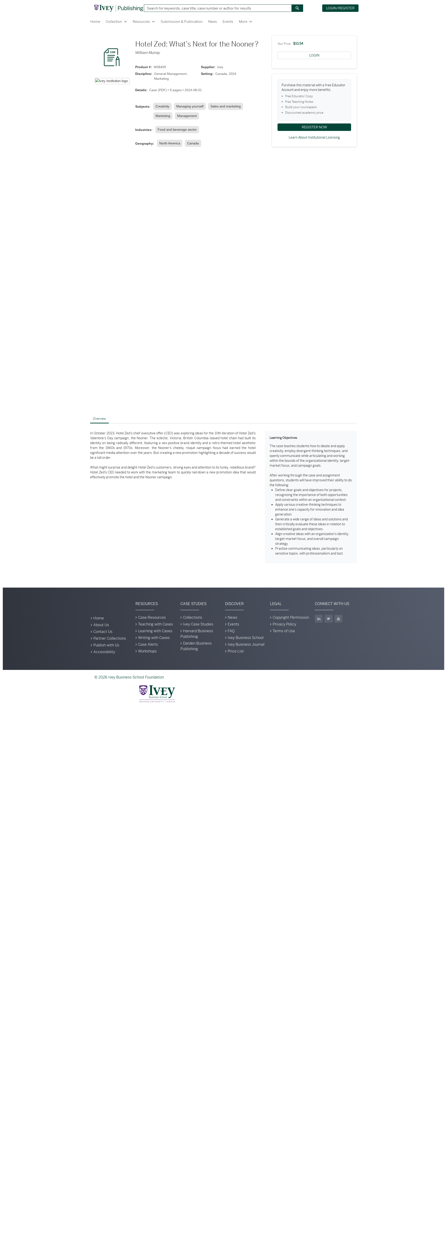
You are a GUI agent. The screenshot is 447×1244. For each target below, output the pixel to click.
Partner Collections (109, 638)
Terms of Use (284, 631)
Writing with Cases (154, 637)
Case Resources (152, 617)
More (243, 21)
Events (228, 21)
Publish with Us (106, 645)
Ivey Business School (246, 637)
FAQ (231, 631)
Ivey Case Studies (198, 624)
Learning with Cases (155, 631)
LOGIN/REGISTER (340, 8)
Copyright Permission (291, 617)
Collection (114, 21)
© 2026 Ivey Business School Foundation (129, 677)
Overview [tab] (99, 419)
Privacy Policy (284, 624)
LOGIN (314, 55)
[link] (163, 106)
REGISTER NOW (314, 127)
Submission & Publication (182, 21)
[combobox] (216, 8)
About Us (101, 624)
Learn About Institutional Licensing (314, 137)
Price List (236, 651)
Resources (141, 21)
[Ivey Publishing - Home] (118, 8)
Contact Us (102, 631)
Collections (192, 617)
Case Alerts (148, 644)
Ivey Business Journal (246, 644)
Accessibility (104, 651)
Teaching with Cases (155, 624)
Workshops (147, 651)
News (212, 21)
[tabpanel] (223, 497)
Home (95, 21)
